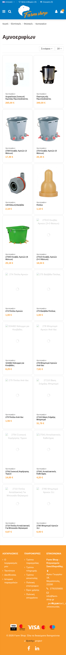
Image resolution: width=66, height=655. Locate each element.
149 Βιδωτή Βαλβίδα (14, 205)
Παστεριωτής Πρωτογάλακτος (44, 98)
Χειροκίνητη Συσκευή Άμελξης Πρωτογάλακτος (16, 98)
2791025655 (56, 588)
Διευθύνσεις (10, 575)
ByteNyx (30, 640)
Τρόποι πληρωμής (31, 569)
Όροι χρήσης (32, 590)
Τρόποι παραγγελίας (32, 561)
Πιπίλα (40, 205)
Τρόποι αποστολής (32, 576)
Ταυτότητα (9, 570)
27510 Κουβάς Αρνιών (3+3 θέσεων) (47, 258)
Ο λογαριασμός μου (10, 563)
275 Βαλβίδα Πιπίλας (46, 311)
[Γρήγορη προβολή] (27, 74)
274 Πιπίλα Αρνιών (14, 311)
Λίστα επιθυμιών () (29, 2)
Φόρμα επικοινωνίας (55, 605)
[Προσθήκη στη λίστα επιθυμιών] (27, 63)
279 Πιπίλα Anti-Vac (14, 417)
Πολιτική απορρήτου (32, 596)
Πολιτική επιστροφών (32, 584)
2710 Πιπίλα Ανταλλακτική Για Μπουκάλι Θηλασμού (17, 527)
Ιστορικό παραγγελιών (10, 581)
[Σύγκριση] (27, 68)
